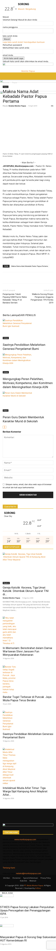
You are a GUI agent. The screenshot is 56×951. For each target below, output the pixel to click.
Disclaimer (17, 878)
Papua (6, 410)
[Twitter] (11, 112)
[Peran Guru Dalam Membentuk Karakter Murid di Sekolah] (28, 401)
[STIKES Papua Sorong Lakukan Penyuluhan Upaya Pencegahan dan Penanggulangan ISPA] (28, 899)
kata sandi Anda (10, 36)
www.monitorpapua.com (25, 839)
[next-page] (5, 427)
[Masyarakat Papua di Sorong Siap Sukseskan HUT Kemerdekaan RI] (28, 929)
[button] (4, 76)
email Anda (8, 55)
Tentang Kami (9, 868)
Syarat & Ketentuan (30, 878)
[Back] (18, 14)
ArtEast (38, 888)
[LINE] (24, 112)
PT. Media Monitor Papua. (33, 885)
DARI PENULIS (27, 315)
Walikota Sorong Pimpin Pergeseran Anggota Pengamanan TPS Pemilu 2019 (42, 298)
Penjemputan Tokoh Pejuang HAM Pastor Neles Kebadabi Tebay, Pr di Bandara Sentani (15, 298)
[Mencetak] (49, 112)
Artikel (6, 338)
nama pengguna (10, 27)
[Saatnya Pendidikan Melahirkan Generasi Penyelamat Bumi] (28, 329)
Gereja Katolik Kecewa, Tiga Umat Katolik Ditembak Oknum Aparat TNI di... (26, 591)
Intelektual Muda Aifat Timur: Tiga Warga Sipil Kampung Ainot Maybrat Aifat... (25, 791)
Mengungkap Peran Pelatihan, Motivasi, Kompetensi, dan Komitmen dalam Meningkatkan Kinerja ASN (28, 383)
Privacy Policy (46, 878)
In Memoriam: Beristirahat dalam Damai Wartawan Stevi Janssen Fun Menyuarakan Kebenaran (27, 651)
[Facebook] (5, 112)
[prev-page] (3, 427)
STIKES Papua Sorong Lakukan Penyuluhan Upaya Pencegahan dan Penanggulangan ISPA (27, 910)
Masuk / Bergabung (27, 9)
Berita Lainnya (11, 315)
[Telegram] (43, 112)
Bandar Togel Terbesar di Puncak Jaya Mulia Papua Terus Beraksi (27, 698)
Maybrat (6, 583)
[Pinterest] (30, 112)
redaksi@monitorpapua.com (28, 873)
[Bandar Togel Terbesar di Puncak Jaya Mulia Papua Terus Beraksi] (28, 679)
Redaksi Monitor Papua (17, 106)
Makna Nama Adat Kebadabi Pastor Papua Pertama (29, 266)
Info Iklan (6, 878)
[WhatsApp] (18, 112)
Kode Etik (23, 881)
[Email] (36, 112)
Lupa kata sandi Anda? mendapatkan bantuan (24, 42)
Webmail (32, 881)
